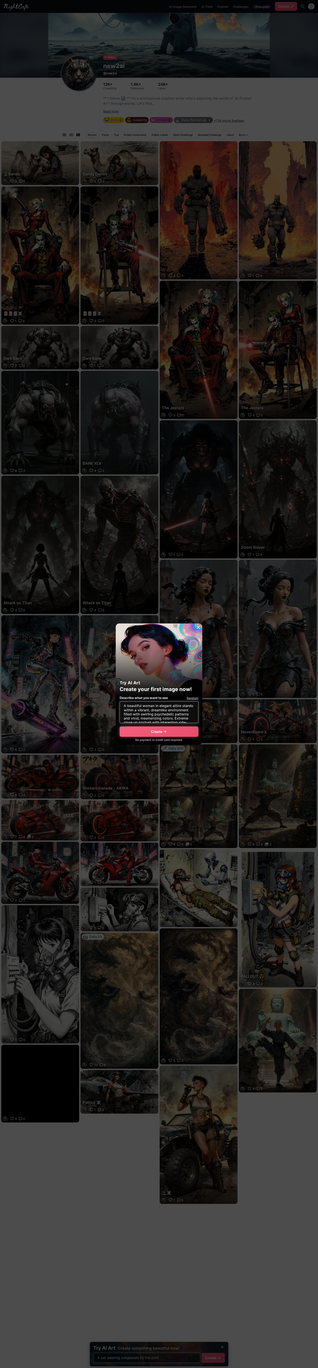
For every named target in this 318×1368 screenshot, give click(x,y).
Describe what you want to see (144, 698)
